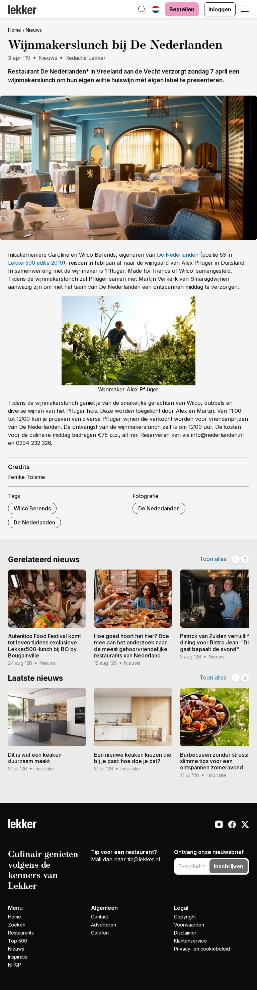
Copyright (185, 916)
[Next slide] (245, 559)
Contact (99, 916)
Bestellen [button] (181, 9)
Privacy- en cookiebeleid (202, 949)
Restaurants (21, 933)
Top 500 (17, 941)
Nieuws (34, 30)
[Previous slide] (236, 559)
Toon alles (213, 558)
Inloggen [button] (219, 9)
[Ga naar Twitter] (245, 825)
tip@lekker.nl (143, 859)
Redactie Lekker (85, 57)
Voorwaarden (189, 924)
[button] (142, 10)
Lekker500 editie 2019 (35, 262)
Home (14, 30)
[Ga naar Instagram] (219, 825)
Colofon (100, 933)
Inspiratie (18, 957)
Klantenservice (190, 941)
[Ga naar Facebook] (232, 825)
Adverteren (103, 924)
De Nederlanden (177, 254)
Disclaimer (185, 933)
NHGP (14, 965)
